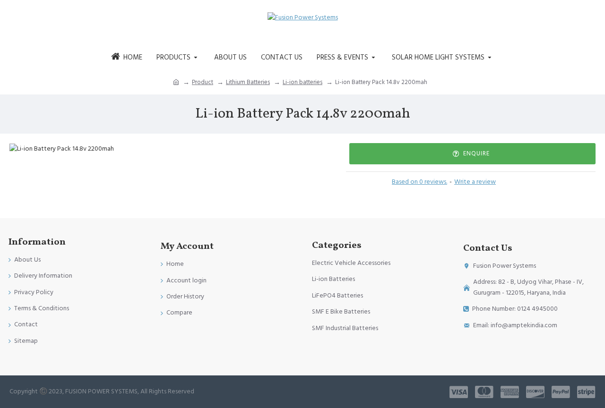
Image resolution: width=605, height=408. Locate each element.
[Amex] (510, 392)
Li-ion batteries (302, 82)
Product (202, 82)
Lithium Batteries (248, 82)
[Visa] (458, 392)
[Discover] (535, 392)
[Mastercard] (484, 392)
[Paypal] (561, 392)
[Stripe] (586, 392)
